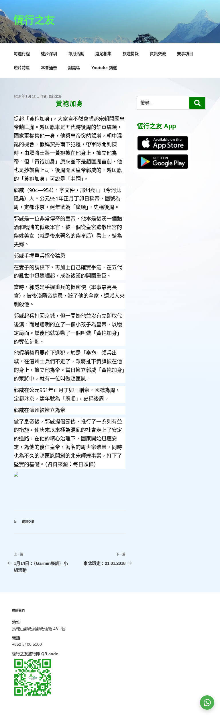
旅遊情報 (131, 53)
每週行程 (22, 53)
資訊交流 (158, 53)
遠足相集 (103, 53)
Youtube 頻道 (104, 67)
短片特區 (22, 67)
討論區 (74, 67)
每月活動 (76, 53)
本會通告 (49, 67)
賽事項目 (185, 53)
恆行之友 (34, 20)
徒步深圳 (49, 53)
